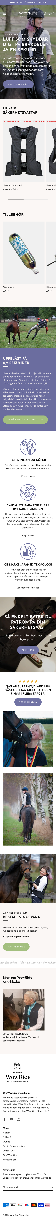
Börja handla (28, 535)
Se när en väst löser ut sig (25, 419)
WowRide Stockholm (19, 1215)
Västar (6, 1132)
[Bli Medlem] (51, 1187)
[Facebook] (4, 1118)
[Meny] (4, 13)
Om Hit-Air (8, 1150)
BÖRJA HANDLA (28, 702)
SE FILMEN (28, 650)
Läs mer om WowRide (28, 587)
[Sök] (44, 13)
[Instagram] (18, 1118)
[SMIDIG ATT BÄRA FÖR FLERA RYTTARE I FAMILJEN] (28, 492)
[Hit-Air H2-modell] (24, 151)
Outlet (6, 1141)
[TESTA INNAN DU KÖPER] (28, 447)
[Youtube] (11, 1118)
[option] (28, 49)
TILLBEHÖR (13, 215)
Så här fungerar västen (14, 1146)
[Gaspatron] (24, 253)
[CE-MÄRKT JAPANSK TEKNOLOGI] (28, 551)
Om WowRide (10, 1155)
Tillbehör (7, 1137)
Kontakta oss (28, 476)
